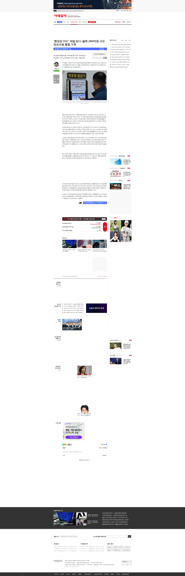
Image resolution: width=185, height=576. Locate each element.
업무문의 (73, 574)
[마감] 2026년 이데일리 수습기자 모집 (68, 536)
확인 (129, 536)
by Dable (59, 340)
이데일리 (67, 15)
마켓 (123, 22)
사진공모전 (127, 547)
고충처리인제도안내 (98, 574)
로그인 (130, 10)
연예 (129, 40)
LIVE (55, 10)
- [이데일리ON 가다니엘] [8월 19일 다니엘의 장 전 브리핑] (92, 550)
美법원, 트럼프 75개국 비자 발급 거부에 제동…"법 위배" (115, 519)
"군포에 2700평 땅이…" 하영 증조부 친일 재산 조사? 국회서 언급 (117, 515)
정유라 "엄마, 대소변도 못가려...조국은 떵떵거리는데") (74, 308)
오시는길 (68, 574)
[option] (80, 11)
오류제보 (112, 574)
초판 (127, 10)
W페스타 (121, 547)
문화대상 (109, 547)
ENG (118, 10)
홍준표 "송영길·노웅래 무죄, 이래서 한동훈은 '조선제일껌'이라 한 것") (77, 312)
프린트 (57, 79)
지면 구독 (105, 276)
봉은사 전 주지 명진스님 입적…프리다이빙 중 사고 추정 (115, 517)
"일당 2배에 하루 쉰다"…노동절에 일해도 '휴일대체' (114, 513)
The (128, 22)
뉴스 (122, 40)
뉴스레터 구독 (99, 276)
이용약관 (79, 574)
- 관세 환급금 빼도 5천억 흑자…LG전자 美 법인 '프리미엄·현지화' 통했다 (65, 548)
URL (57, 82)
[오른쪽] (81, 319)
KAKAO (54, 82)
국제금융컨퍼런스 (117, 550)
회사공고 (62, 574)
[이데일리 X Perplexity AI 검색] (80, 49)
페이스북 (54, 76)
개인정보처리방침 (125, 574)
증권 (126, 40)
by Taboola (59, 285)
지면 (124, 10)
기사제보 (118, 574)
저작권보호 (106, 574)
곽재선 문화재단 (126, 550)
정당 (80, 22)
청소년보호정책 (88, 574)
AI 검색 (59, 22)
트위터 (57, 76)
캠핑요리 (109, 550)
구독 (122, 10)
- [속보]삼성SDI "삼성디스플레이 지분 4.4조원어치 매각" (64, 546)
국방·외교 (84, 22)
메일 (54, 79)
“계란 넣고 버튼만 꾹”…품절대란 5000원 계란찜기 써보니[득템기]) (76, 304)
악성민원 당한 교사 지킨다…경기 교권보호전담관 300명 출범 (116, 522)
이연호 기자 (56, 68)
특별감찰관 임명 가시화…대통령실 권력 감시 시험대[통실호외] (116, 524)
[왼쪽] (79, 319)
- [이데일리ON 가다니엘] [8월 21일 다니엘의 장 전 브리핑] (92, 546)
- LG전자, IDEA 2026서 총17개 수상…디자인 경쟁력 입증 (65, 550)
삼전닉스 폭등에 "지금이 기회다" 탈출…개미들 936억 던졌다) (75, 310)
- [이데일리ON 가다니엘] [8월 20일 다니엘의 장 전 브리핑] (92, 548)
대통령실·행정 (73, 22)
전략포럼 (115, 547)
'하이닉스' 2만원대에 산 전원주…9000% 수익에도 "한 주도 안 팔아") (76, 306)
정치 (68, 22)
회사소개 (56, 574)
